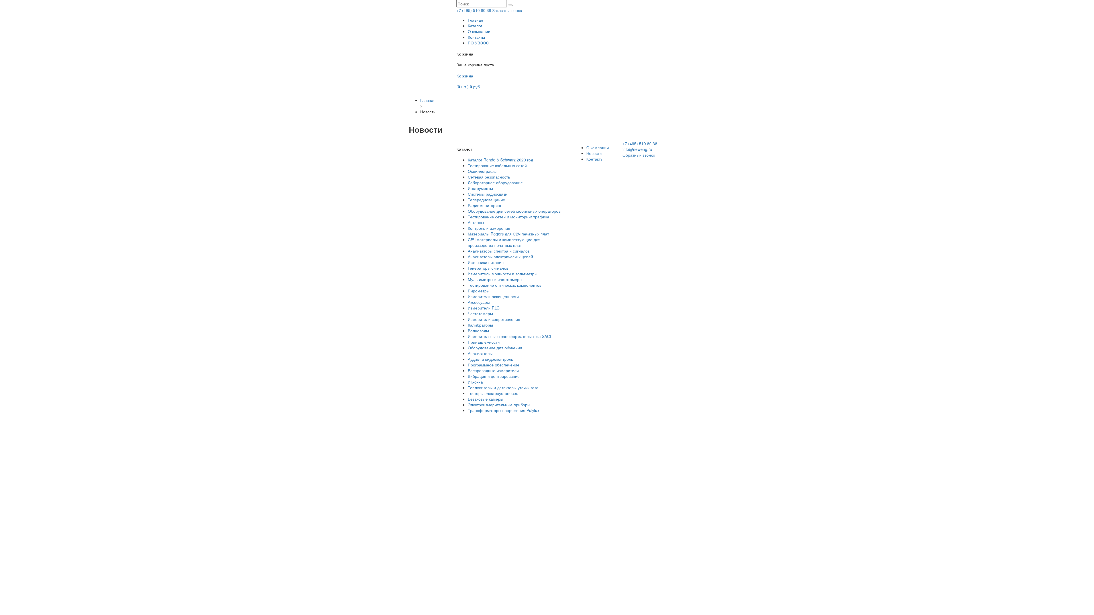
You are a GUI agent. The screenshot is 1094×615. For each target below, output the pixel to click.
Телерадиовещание (486, 199)
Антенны (476, 222)
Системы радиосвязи (487, 194)
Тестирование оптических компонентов (504, 285)
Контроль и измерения (489, 228)
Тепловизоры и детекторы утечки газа (503, 387)
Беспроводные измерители (493, 370)
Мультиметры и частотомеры (495, 279)
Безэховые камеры (485, 399)
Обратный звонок (638, 155)
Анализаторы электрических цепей (500, 256)
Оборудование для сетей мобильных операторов (514, 211)
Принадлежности (484, 342)
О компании (479, 31)
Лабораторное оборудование (495, 182)
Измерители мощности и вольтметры (502, 273)
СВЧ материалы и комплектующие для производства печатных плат (504, 242)
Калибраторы (480, 325)
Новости (594, 153)
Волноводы (478, 330)
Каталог (475, 25)
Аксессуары (479, 302)
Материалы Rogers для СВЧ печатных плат (508, 234)
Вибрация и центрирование (494, 376)
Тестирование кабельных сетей (497, 165)
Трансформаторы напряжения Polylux (503, 410)
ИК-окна (475, 382)
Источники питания (486, 262)
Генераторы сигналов (488, 268)
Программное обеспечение (493, 365)
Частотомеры (480, 313)
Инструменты (480, 188)
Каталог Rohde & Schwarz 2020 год (500, 160)
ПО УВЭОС (478, 43)
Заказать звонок (507, 10)
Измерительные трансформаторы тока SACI (509, 336)
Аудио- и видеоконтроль (490, 359)
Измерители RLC (483, 308)
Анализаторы (480, 353)
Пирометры (478, 291)
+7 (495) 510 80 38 (473, 10)
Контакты (476, 37)
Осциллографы (482, 171)
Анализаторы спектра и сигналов (499, 251)
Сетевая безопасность (489, 177)
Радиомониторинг (484, 205)
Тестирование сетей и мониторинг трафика (508, 217)
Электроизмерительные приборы (499, 404)
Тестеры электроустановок (493, 393)
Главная (475, 20)
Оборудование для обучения (495, 347)
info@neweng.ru (637, 149)
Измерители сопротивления (494, 319)
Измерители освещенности (493, 296)
